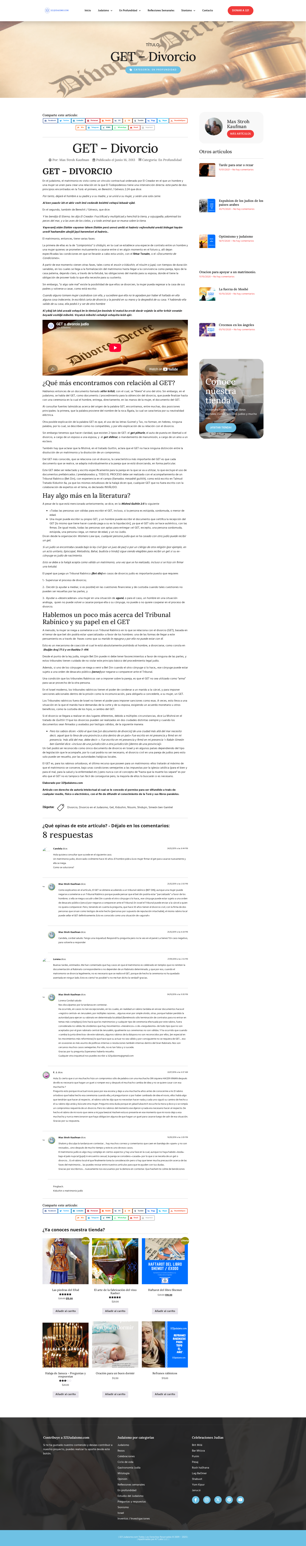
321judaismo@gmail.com (121, 1056)
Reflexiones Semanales (161, 10)
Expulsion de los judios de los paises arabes (241, 203)
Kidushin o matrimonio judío (68, 1191)
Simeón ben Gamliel (161, 807)
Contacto (207, 10)
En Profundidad (128, 10)
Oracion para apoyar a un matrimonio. (227, 272)
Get (111, 807)
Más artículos (240, 134)
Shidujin (142, 807)
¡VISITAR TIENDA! (221, 427)
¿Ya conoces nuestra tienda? (73, 1230)
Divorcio (72, 807)
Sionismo (186, 10)
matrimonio (71, 181)
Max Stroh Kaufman (69, 884)
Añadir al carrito (65, 1311)
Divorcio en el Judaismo (93, 807)
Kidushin (120, 807)
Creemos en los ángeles (236, 325)
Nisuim (131, 807)
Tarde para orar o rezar (236, 165)
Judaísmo (103, 10)
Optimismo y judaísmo (236, 236)
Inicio (88, 10)
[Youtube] (240, 1500)
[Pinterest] (229, 1500)
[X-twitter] (218, 1500)
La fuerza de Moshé (233, 289)
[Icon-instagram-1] (207, 1500)
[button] (240, 10)
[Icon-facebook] (195, 1500)
